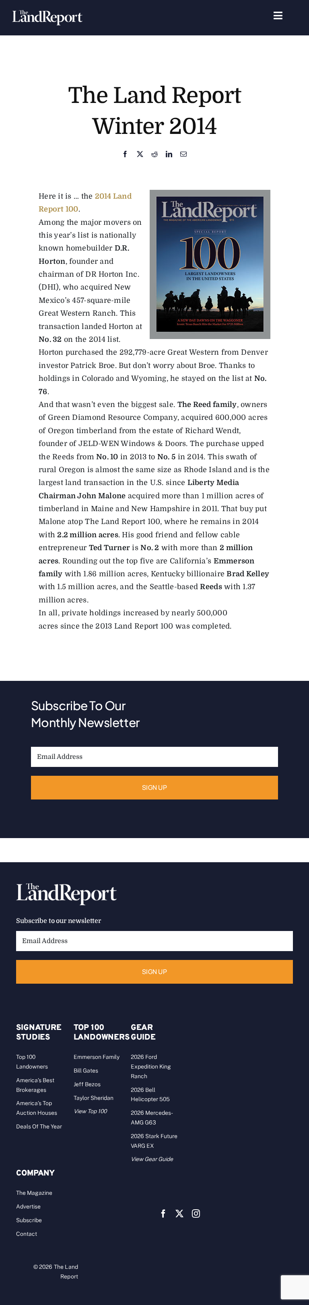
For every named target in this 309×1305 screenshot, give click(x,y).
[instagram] (196, 1214)
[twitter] (179, 1214)
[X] (140, 154)
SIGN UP (154, 787)
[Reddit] (154, 154)
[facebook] (163, 1214)
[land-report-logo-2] (47, 14)
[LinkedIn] (169, 154)
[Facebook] (125, 154)
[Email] (183, 154)
